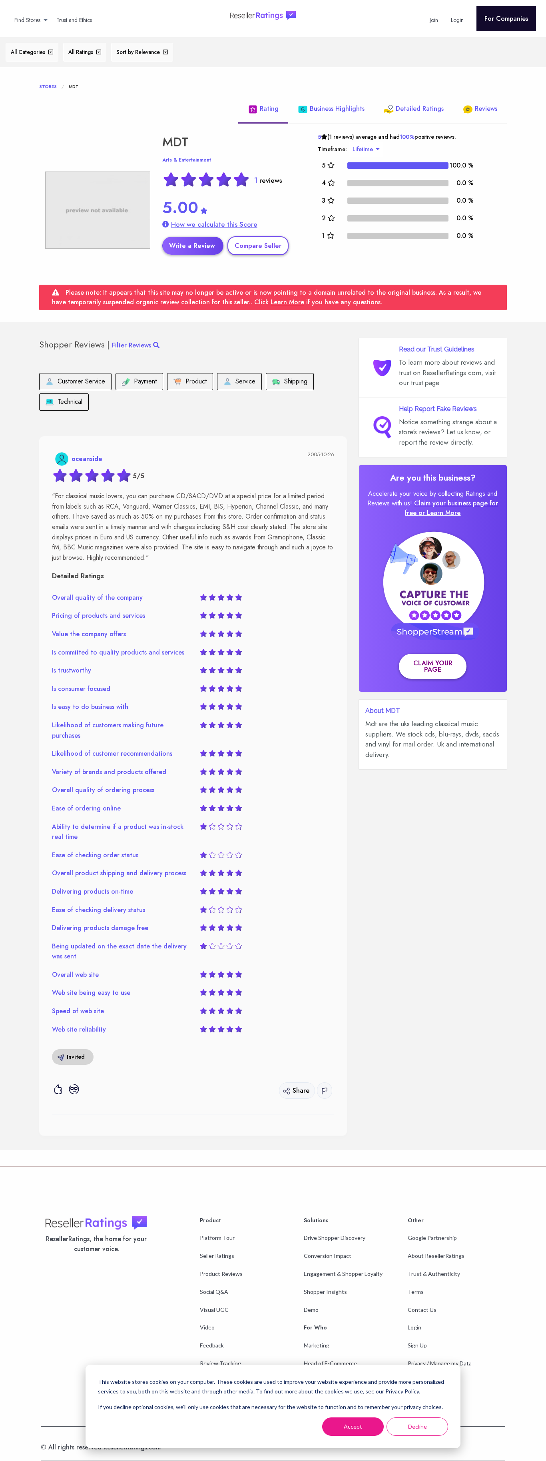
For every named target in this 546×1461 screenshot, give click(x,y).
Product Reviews (221, 1273)
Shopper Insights (325, 1291)
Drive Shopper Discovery (334, 1237)
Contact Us (422, 1309)
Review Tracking (220, 1363)
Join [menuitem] (434, 20)
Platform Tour (217, 1237)
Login (414, 1327)
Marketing (316, 1345)
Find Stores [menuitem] (27, 20)
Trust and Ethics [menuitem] (74, 20)
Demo (311, 1309)
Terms (416, 1291)
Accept (353, 1426)
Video (207, 1327)
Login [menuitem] (457, 20)
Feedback (212, 1345)
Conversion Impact (327, 1255)
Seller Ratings (217, 1255)
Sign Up (417, 1345)
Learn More (287, 302)
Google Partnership (432, 1237)
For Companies (506, 18)
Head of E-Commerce (330, 1363)
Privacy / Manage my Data (440, 1363)
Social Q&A (214, 1291)
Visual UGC (214, 1309)
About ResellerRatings (436, 1255)
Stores (48, 86)
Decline (417, 1426)
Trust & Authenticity (434, 1273)
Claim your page (432, 666)
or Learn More (439, 512)
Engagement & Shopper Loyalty (343, 1273)
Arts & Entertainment (186, 160)
